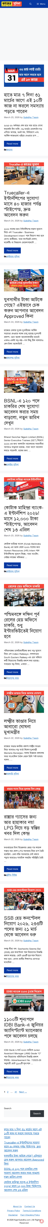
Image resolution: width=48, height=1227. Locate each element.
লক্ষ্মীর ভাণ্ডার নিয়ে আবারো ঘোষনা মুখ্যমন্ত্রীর (20, 726)
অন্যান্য (9, 149)
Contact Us (29, 1206)
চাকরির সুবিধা (12, 464)
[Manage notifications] (42, 1221)
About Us (17, 1206)
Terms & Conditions (32, 1210)
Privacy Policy (13, 1210)
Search (7, 1108)
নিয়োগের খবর (12, 678)
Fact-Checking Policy (30, 1215)
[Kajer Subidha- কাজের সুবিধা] (11, 4)
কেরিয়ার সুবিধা (13, 256)
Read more (12, 143)
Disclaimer (13, 1215)
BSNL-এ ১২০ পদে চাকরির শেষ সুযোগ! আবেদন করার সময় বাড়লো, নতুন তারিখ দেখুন (22, 412)
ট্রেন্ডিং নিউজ (11, 875)
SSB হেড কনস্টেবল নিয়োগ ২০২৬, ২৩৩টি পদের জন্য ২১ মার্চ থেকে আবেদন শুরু (23, 926)
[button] (30, 4)
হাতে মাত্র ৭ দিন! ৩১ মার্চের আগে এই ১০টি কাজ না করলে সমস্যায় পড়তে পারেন (24, 103)
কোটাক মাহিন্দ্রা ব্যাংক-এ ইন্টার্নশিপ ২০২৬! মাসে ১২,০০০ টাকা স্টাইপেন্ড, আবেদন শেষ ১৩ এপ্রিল (23, 519)
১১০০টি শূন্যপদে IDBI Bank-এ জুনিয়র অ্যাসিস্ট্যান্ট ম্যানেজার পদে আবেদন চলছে (23, 1028)
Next (23, 1092)
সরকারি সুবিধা (12, 773)
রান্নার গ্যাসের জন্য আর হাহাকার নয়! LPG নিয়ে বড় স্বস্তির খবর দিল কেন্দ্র (22, 825)
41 (16, 1092)
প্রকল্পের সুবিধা (13, 357)
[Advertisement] (24, 33)
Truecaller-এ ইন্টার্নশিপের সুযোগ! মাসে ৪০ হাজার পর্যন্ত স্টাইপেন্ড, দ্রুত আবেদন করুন (22, 204)
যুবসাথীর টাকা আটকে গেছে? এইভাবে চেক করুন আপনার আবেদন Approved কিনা (23, 308)
